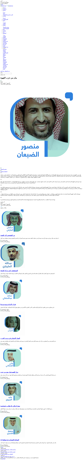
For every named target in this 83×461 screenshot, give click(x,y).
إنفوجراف (5, 43)
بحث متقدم (2, 74)
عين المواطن (5, 47)
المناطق (4, 33)
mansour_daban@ (3, 171)
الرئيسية (4, 9)
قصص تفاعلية (12, 451)
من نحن (12, 456)
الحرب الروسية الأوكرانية (8, 14)
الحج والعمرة (5, 19)
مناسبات (4, 42)
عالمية (4, 23)
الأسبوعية (5, 38)
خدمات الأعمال (6, 27)
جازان (4, 35)
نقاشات (4, 30)
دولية (4, 13)
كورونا (4, 18)
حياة (4, 29)
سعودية (4, 22)
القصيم (4, 36)
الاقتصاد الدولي (6, 28)
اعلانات (4, 40)
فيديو (4, 45)
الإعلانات (11, 454)
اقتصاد (4, 25)
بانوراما (4, 44)
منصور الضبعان (3, 169)
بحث (1, 72)
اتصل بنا (2, 454)
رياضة (4, 20)
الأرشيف (2, 456)
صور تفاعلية (5, 41)
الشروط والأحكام (7, 456)
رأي (3, 32)
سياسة (4, 10)
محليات (4, 15)
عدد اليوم (2, 71)
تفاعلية (4, 37)
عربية (4, 12)
